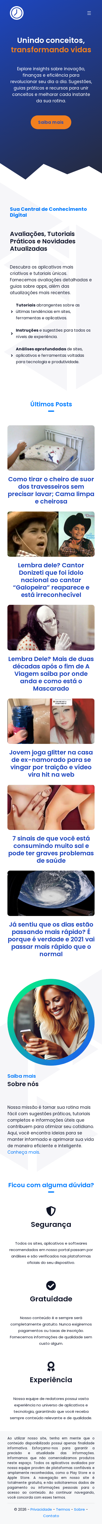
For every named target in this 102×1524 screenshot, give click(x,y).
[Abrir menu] (89, 13)
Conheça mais (23, 1152)
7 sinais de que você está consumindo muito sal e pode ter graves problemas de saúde (51, 849)
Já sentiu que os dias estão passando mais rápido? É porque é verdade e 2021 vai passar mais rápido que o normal (51, 939)
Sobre (79, 1509)
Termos (63, 1509)
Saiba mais (51, 122)
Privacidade (41, 1509)
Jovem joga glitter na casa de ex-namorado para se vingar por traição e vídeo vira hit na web (51, 763)
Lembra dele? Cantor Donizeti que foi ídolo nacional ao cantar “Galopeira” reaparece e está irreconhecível (51, 580)
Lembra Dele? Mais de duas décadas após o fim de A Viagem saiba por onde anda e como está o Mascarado (51, 674)
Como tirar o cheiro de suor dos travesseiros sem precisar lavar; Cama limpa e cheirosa (51, 490)
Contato (51, 1515)
